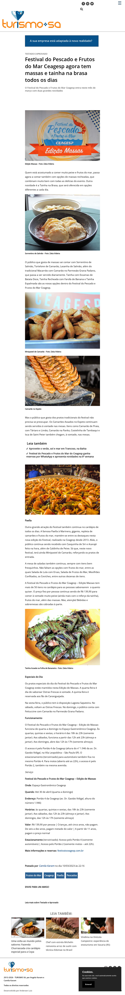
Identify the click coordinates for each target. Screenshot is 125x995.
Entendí (88, 984)
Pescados (72, 875)
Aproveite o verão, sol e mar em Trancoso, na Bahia (57, 448)
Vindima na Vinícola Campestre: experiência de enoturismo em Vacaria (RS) (95, 941)
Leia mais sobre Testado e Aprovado (41, 902)
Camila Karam (46, 865)
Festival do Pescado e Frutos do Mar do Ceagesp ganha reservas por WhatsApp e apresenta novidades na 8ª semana (60, 455)
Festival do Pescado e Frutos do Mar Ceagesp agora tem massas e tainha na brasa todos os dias (60, 69)
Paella (60, 875)
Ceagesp (49, 875)
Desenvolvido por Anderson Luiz (18, 990)
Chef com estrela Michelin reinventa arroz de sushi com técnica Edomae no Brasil (61, 946)
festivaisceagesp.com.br (70, 850)
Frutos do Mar (33, 875)
